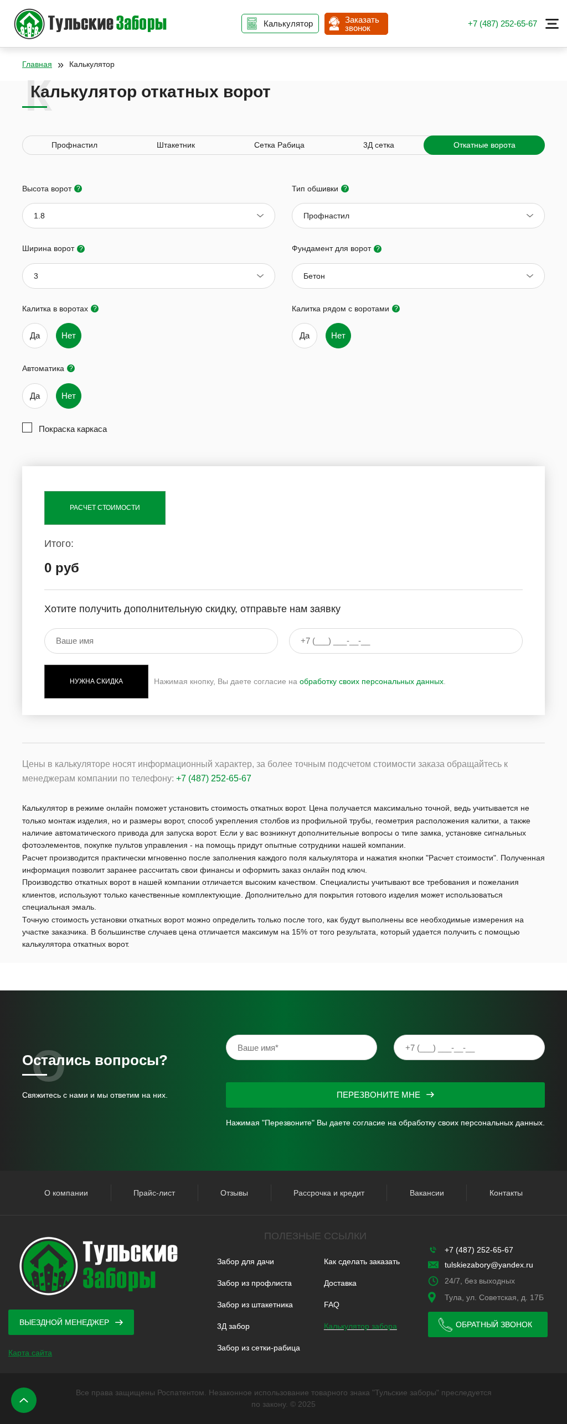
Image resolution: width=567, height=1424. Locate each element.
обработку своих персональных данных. (472, 1122)
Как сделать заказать (362, 1261)
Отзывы (234, 1192)
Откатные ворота (484, 144)
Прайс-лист (154, 1192)
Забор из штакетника (255, 1304)
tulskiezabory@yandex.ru (489, 1265)
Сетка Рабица (279, 144)
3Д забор (233, 1326)
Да (35, 335)
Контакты (506, 1192)
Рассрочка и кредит (328, 1192)
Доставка (340, 1283)
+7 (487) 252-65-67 (502, 23)
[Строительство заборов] (90, 23)
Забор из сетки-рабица (258, 1347)
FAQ (331, 1304)
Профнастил (74, 144)
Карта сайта (30, 1353)
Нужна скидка (96, 681)
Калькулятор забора (360, 1326)
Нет (68, 335)
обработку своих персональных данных (372, 681)
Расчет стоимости (105, 508)
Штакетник (176, 144)
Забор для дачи (245, 1261)
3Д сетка (378, 144)
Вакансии (427, 1192)
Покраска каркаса (73, 429)
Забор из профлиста (254, 1283)
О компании (66, 1192)
